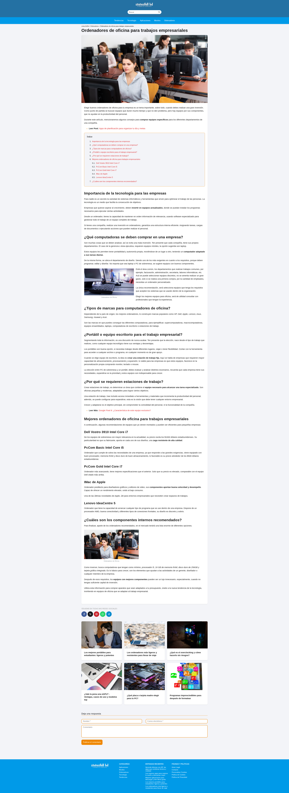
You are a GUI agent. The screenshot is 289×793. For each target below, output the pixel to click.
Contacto (175, 770)
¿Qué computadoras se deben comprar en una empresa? (115, 145)
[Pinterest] (96, 614)
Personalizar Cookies (179, 772)
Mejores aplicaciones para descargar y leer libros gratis (155, 778)
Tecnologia (131, 20)
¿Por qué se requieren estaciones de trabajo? (110, 156)
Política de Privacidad (179, 777)
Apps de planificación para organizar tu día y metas (122, 128)
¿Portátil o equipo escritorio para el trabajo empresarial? (114, 152)
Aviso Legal (176, 767)
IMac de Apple (101, 174)
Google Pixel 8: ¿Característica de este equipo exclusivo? (125, 410)
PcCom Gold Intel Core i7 (106, 170)
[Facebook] (84, 614)
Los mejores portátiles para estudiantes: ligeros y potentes (156, 783)
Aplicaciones (145, 20)
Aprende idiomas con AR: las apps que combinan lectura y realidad (155, 769)
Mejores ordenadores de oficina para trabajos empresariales (116, 159)
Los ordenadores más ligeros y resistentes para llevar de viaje (156, 787)
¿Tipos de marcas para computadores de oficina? (112, 149)
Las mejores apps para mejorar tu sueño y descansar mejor (156, 774)
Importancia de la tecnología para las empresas (111, 141)
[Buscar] (159, 12)
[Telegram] (109, 614)
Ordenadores (169, 20)
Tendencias (119, 20)
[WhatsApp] (102, 614)
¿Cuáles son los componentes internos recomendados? (114, 181)
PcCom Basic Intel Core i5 (106, 167)
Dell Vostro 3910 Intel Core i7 (108, 163)
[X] (90, 614)
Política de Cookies (178, 775)
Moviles (157, 20)
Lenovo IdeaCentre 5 (104, 177)
